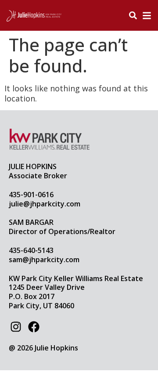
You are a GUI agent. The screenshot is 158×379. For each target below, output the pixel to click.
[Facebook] (33, 327)
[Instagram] (15, 327)
